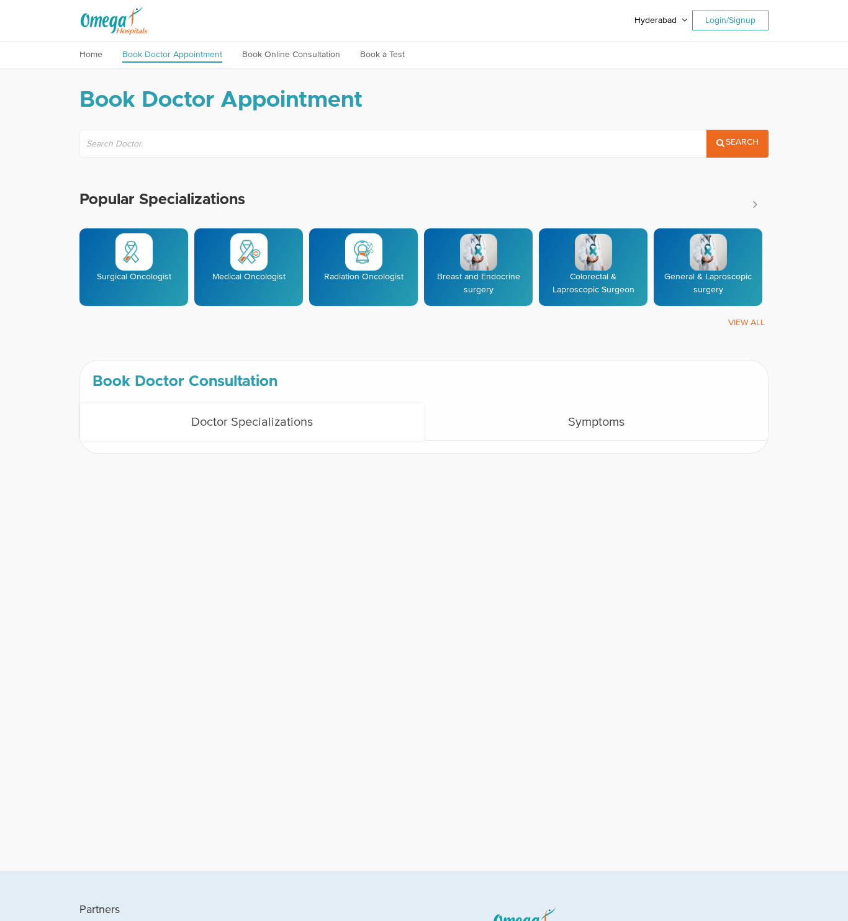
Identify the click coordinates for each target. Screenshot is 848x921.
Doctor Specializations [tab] (252, 422)
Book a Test (382, 54)
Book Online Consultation (291, 54)
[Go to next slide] (755, 204)
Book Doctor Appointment (172, 54)
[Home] (113, 20)
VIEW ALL (746, 322)
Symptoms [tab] (596, 422)
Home (90, 54)
